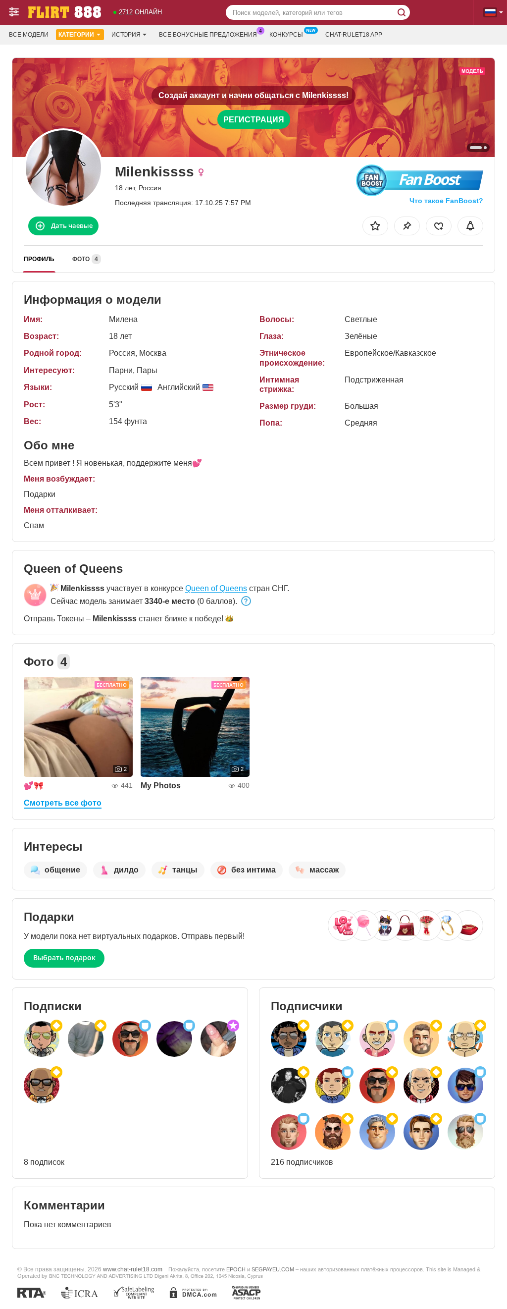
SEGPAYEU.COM (273, 1269)
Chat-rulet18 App (353, 34)
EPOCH (236, 1269)
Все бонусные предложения (208, 34)
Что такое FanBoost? (446, 201)
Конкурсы (286, 34)
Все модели (29, 34)
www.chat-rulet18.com (132, 1269)
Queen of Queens (216, 588)
